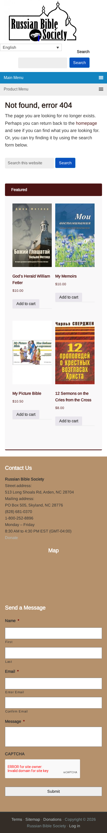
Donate (11, 538)
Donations (52, 819)
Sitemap (32, 819)
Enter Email (14, 692)
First (8, 642)
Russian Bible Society (53, 22)
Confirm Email (16, 711)
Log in (74, 826)
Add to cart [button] (25, 304)
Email (12, 671)
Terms (16, 819)
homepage (86, 123)
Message (15, 721)
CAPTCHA (15, 754)
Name (12, 620)
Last (8, 662)
